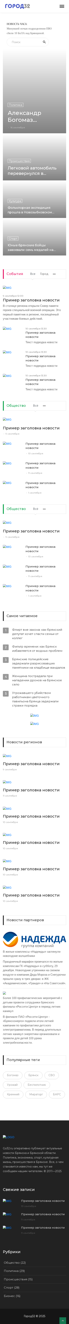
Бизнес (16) (12, 1296)
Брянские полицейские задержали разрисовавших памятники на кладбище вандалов (38, 663)
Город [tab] (44, 274)
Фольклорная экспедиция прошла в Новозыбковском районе (30, 210)
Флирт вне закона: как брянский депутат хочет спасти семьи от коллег (37, 634)
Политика (15, 105)
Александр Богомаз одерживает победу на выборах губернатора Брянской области (27, 116)
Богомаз (12, 1075)
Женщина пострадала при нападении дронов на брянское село (37, 680)
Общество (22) (15, 1262)
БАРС (57, 1094)
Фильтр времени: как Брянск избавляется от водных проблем (37, 649)
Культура (15, 201)
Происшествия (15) (18, 1279)
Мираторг (36, 1094)
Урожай (12, 1085)
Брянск (33, 1075)
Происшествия (19, 161)
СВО (51, 1075)
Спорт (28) (12, 1287)
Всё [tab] (35, 405)
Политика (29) (14, 1271)
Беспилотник (37, 1085)
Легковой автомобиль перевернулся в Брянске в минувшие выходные (32, 170)
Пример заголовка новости (31, 300)
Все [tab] (32, 274)
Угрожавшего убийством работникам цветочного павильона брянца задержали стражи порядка (35, 699)
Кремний (13, 1094)
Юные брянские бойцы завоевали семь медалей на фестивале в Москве (30, 247)
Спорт (13, 238)
